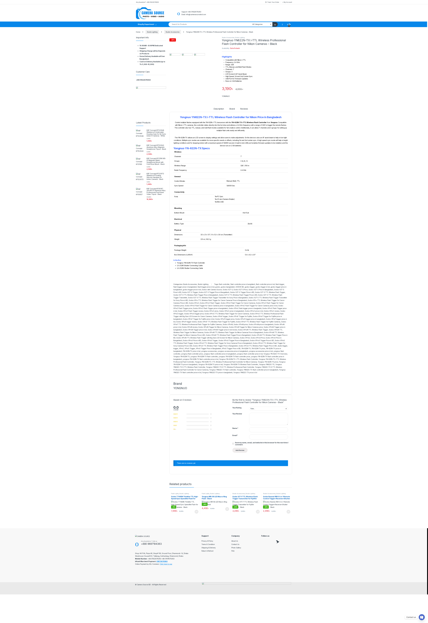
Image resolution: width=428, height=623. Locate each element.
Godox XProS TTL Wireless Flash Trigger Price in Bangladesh (215, 346)
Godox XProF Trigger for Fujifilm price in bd (198, 319)
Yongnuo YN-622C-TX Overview (275, 354)
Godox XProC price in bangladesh (231, 311)
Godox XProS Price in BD (192, 340)
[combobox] (210, 24)
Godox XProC (194, 303)
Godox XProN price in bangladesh (261, 324)
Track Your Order (273, 2)
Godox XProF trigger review (186, 322)
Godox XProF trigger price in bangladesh (250, 319)
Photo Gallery (236, 548)
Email (235, 435)
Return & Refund (207, 551)
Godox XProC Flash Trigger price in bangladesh (210, 308)
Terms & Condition (208, 544)
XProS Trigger (190, 348)
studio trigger (282, 346)
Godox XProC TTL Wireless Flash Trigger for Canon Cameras (227, 314)
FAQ (232, 551)
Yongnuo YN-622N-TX (181, 356)
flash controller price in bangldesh (242, 284)
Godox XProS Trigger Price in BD (262, 340)
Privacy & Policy (207, 541)
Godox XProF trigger (220, 316)
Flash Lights (175, 493)
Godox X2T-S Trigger (190, 292)
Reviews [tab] (244, 109)
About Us (234, 541)
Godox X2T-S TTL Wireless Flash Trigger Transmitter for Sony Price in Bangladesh (218, 298)
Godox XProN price (241, 324)
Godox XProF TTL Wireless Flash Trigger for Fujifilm (216, 322)
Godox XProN (228, 324)
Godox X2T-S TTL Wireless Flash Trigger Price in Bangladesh (195, 295)
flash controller (224, 284)
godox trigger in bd (263, 287)
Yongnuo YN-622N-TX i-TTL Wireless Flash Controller (238, 359)
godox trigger (250, 287)
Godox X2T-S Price (241, 290)
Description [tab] (219, 109)
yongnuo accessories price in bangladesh (233, 351)
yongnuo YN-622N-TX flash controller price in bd (200, 359)
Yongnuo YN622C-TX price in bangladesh (217, 372)
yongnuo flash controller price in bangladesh (220, 354)
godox (217, 287)
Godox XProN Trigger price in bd (195, 330)
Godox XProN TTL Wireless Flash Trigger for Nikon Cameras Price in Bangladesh (233, 332)
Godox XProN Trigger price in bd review (222, 330)
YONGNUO (226, 96)
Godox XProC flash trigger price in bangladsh (245, 308)
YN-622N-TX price (258, 348)
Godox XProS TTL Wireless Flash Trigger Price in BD (258, 346)
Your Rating (236, 408)
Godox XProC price (211, 311)
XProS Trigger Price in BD (231, 348)
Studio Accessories (172, 32)
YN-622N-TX (246, 348)
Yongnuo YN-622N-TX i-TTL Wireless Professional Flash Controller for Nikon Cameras (226, 362)
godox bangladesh (228, 287)
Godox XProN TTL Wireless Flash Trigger (253, 330)
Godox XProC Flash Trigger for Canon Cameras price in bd (256, 306)
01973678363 (162, 561)
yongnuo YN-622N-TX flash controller (204, 356)
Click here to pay (166, 564)
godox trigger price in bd (192, 290)
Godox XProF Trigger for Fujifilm (240, 316)
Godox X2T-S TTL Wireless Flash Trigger (270, 292)
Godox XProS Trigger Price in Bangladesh (234, 340)
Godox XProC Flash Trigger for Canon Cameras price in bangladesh (209, 306)
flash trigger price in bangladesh (185, 287)
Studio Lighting (152, 32)
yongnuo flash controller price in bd (250, 354)
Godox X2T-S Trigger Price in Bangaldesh (214, 292)
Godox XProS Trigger (210, 340)
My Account (288, 2)
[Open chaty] (422, 617)
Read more (196, 512)
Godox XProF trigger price (225, 319)
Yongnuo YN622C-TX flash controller (222, 370)
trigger (175, 348)
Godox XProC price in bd (254, 311)
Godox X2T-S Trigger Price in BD (242, 292)
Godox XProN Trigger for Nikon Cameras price (246, 327)
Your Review (237, 414)
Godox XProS (245, 338)
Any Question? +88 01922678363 (147, 2)
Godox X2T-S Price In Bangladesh (261, 290)
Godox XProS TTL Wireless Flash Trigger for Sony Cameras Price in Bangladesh (223, 343)
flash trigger (280, 284)
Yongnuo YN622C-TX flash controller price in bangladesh (257, 370)
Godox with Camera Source (212, 290)
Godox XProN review (189, 327)
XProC (181, 348)
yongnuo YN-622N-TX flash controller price (234, 356)
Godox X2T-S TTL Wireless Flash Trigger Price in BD (238, 295)
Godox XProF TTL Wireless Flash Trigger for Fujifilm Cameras (258, 322)
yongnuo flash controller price (192, 354)
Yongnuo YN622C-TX (267, 364)
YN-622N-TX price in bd (191, 351)
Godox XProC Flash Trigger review (190, 311)
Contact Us (235, 544)
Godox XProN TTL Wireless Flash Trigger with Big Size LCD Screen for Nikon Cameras (207, 338)
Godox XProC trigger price (194, 314)
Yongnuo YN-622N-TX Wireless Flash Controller (241, 364)
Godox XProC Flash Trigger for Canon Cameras (238, 303)
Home (138, 32)
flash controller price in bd (265, 284)
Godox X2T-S (228, 290)
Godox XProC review (271, 311)
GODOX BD (240, 287)
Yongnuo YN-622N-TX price (268, 362)
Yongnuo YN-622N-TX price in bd (210, 364)
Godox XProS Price (258, 338)
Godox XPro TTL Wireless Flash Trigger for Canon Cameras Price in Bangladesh (218, 300)
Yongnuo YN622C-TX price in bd (245, 372)
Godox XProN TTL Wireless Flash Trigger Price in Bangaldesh (228, 335)
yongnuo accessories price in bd (261, 351)
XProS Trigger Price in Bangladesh (208, 348)
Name (235, 428)
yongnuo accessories (209, 351)
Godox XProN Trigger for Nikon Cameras (213, 327)
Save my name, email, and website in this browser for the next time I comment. (261, 444)
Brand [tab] (232, 109)
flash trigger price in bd (206, 287)
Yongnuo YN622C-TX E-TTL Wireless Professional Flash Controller (230, 367)
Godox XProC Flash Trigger (210, 303)
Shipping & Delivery (209, 548)
